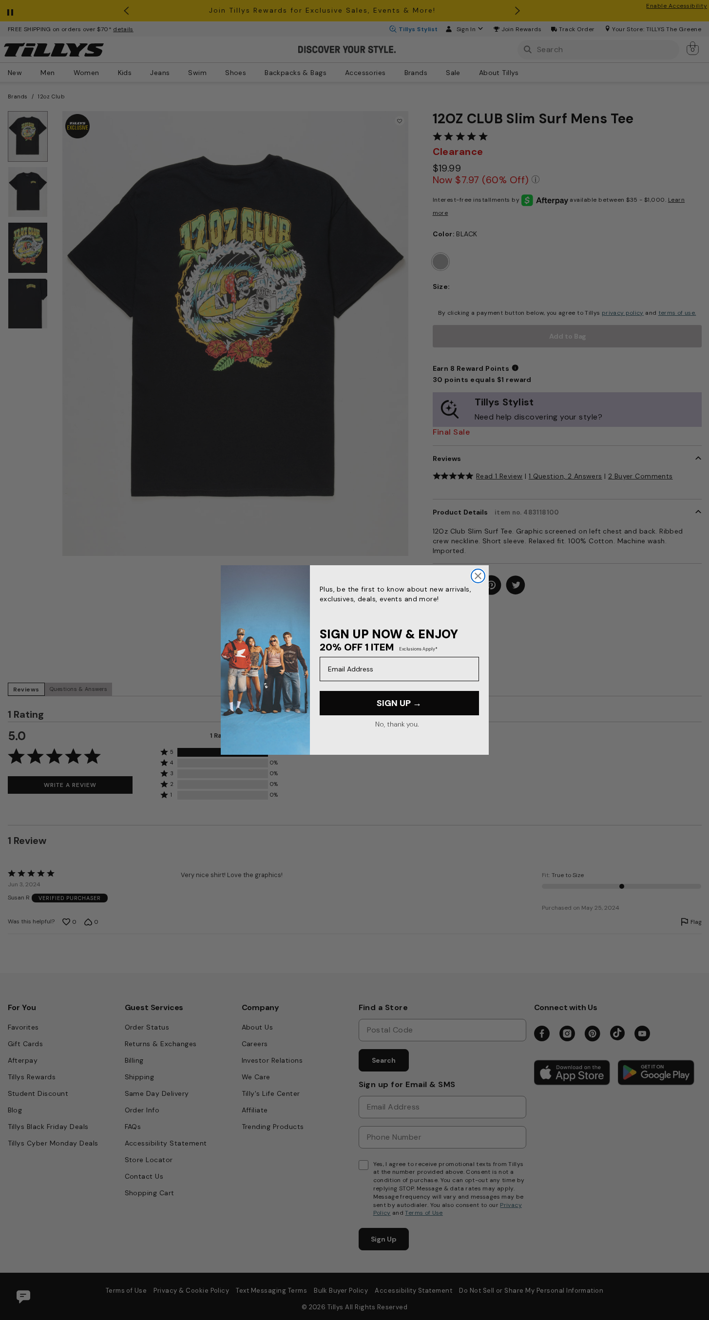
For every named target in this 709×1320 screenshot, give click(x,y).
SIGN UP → (399, 703)
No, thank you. (397, 724)
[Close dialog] (478, 576)
